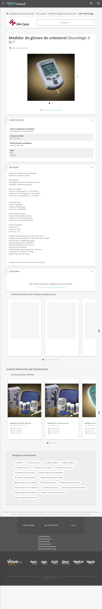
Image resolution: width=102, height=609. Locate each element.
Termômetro (18, 463)
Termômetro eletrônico (50, 488)
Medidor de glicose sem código (25, 483)
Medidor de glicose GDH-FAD (70, 483)
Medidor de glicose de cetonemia (73, 488)
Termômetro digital (51, 463)
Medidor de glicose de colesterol (25, 497)
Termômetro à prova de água (24, 473)
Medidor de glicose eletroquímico (26, 493)
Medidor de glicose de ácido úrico (53, 493)
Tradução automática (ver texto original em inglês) (27, 262)
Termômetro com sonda (63, 468)
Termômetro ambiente (48, 483)
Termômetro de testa (21, 468)
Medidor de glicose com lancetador (51, 473)
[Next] (77, 76)
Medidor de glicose (68, 463)
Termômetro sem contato (42, 468)
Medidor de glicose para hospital (51, 478)
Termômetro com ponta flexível (25, 478)
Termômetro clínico (34, 463)
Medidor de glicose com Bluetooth (26, 488)
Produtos (64, 22)
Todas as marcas (44, 536)
